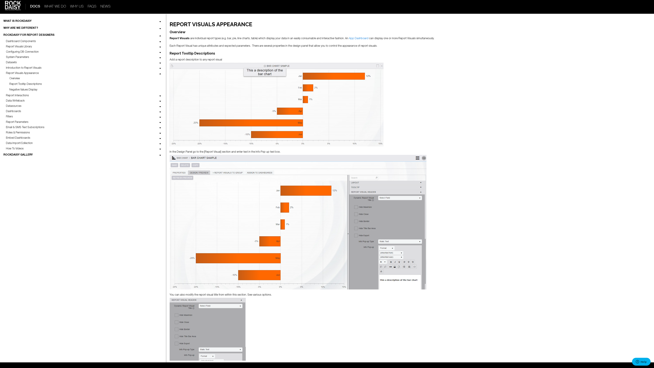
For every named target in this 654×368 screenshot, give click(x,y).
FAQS (92, 6)
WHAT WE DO (55, 6)
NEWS (105, 6)
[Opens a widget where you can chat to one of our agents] (641, 362)
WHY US (77, 6)
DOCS (35, 6)
